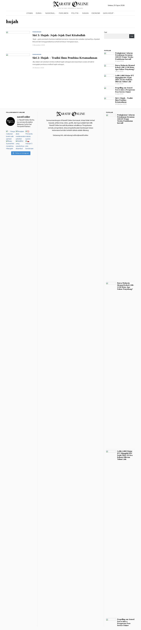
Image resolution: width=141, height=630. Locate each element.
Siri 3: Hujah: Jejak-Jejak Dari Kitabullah (58, 35)
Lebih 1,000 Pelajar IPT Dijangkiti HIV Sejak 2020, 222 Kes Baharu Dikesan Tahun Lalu (124, 79)
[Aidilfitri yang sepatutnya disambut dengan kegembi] (20, 144)
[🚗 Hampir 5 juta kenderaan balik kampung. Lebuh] (30, 144)
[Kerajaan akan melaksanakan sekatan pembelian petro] (20, 135)
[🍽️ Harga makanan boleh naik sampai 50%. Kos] (11, 135)
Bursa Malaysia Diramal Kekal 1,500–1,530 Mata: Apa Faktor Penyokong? (125, 67)
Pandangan (36, 32)
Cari (105, 32)
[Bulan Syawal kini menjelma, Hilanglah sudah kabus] (11, 144)
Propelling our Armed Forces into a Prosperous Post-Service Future (125, 90)
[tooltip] (126, 5)
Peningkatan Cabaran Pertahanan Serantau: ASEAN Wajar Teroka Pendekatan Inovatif (124, 56)
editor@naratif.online (80, 135)
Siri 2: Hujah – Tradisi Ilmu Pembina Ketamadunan (64, 57)
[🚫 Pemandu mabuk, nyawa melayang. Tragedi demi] (30, 135)
